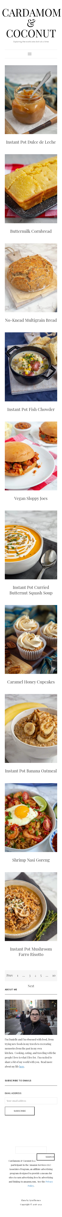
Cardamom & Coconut (31, 22)
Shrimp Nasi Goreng (31, 860)
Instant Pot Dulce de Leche (31, 142)
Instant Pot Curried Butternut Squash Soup (31, 589)
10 (53, 975)
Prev (10, 975)
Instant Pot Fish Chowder (31, 409)
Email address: (13, 1093)
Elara (23, 1200)
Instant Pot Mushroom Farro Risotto (31, 951)
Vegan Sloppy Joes (31, 498)
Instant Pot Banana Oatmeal (31, 770)
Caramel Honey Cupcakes (31, 681)
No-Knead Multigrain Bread (31, 320)
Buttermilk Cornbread (31, 231)
